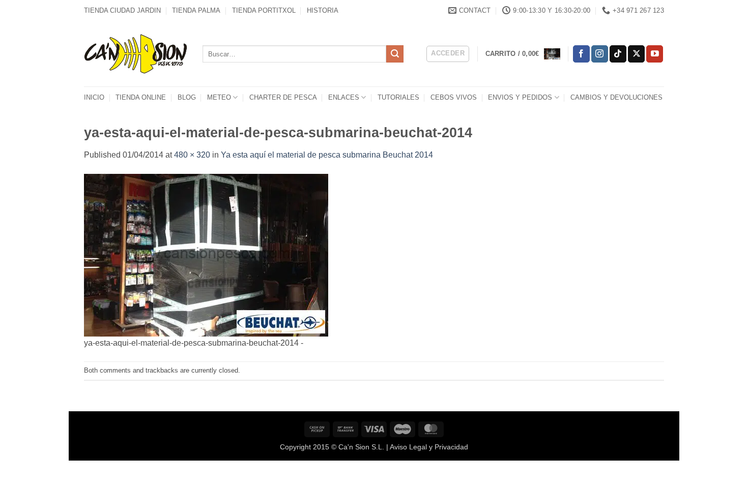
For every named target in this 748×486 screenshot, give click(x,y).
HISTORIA (322, 10)
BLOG (187, 97)
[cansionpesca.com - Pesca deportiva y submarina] (135, 53)
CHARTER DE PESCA (283, 97)
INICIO (94, 97)
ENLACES (343, 97)
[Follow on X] (636, 54)
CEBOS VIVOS (453, 97)
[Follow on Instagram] (599, 54)
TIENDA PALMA (196, 10)
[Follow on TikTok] (618, 54)
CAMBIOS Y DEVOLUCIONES (616, 97)
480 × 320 (192, 154)
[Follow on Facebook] (581, 54)
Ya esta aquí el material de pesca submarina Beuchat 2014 (327, 154)
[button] (447, 54)
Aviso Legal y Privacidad (429, 447)
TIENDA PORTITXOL (264, 10)
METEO (219, 97)
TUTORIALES (398, 97)
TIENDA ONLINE (141, 97)
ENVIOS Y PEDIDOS (520, 97)
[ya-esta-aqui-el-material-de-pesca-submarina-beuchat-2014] (206, 254)
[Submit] (395, 54)
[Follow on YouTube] (654, 54)
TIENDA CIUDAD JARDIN (122, 10)
